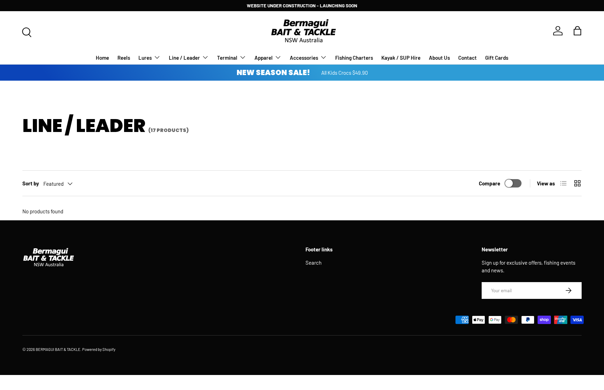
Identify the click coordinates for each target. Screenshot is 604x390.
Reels (123, 57)
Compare (489, 183)
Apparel (263, 57)
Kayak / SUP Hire (400, 57)
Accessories (304, 57)
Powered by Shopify (98, 349)
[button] (577, 30)
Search (313, 262)
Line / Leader (184, 57)
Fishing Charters (354, 57)
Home (102, 57)
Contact (467, 57)
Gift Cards (496, 57)
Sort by (30, 183)
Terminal (227, 57)
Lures (145, 57)
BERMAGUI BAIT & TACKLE (58, 349)
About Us (439, 57)
